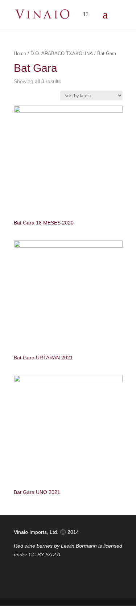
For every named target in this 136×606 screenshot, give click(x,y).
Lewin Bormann (79, 546)
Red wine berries (33, 546)
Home (20, 53)
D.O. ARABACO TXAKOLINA (61, 53)
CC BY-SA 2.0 (44, 554)
